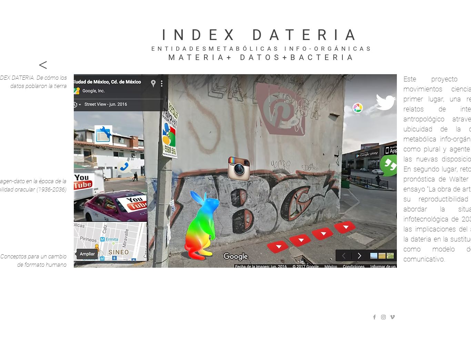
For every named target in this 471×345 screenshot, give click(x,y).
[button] (235, 171)
